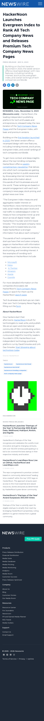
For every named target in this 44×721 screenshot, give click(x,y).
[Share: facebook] (4, 85)
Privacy (22, 659)
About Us (6, 589)
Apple (10, 274)
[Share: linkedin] (13, 85)
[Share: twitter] (8, 85)
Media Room (7, 574)
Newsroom (6, 614)
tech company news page (12, 373)
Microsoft (12, 262)
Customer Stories (9, 595)
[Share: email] (17, 85)
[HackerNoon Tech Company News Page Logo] (22, 108)
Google (11, 277)
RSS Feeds (6, 620)
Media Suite (7, 558)
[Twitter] (7, 655)
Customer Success (9, 577)
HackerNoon (20, 320)
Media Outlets (7, 623)
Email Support (7, 635)
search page (21, 295)
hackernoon (8, 364)
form (18, 306)
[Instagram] (14, 655)
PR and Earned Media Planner (14, 617)
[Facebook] (4, 655)
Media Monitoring (9, 567)
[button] (40, 3)
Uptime (30, 659)
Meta (10, 265)
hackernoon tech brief (11, 367)
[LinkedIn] (10, 655)
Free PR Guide (33, 539)
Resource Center (9, 607)
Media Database (8, 561)
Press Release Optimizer (12, 580)
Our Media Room (9, 598)
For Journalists (8, 610)
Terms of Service (9, 659)
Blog (4, 592)
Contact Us (6, 632)
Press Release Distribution (12, 552)
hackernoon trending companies (15, 370)
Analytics (5, 571)
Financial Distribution (10, 555)
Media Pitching (8, 564)
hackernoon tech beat (23, 364)
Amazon (12, 271)
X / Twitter (12, 268)
